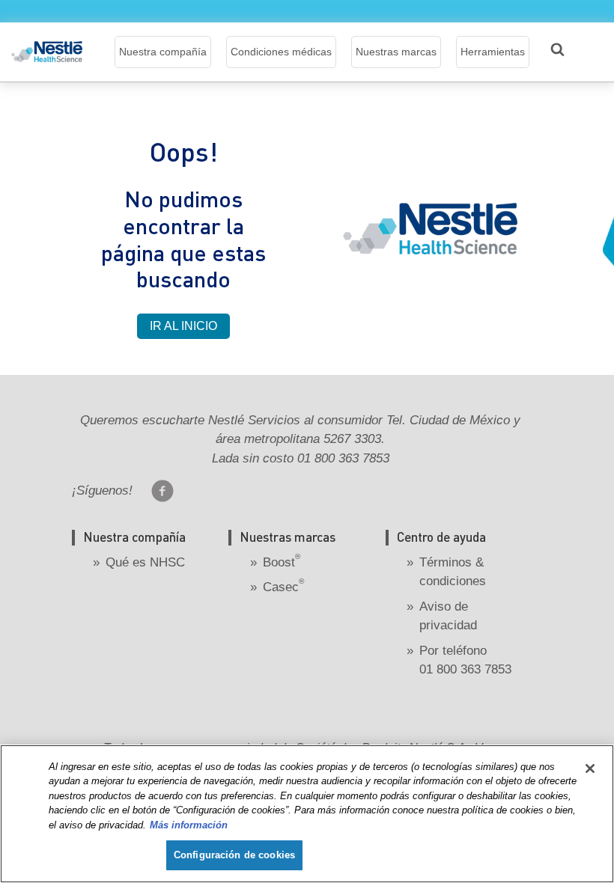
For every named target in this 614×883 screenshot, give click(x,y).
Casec (283, 587)
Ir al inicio (183, 326)
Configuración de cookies (234, 855)
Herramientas (492, 52)
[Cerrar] (590, 768)
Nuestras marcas (396, 52)
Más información (189, 825)
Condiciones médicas (281, 52)
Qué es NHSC (145, 562)
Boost (281, 562)
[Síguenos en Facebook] (162, 491)
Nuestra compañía (163, 52)
